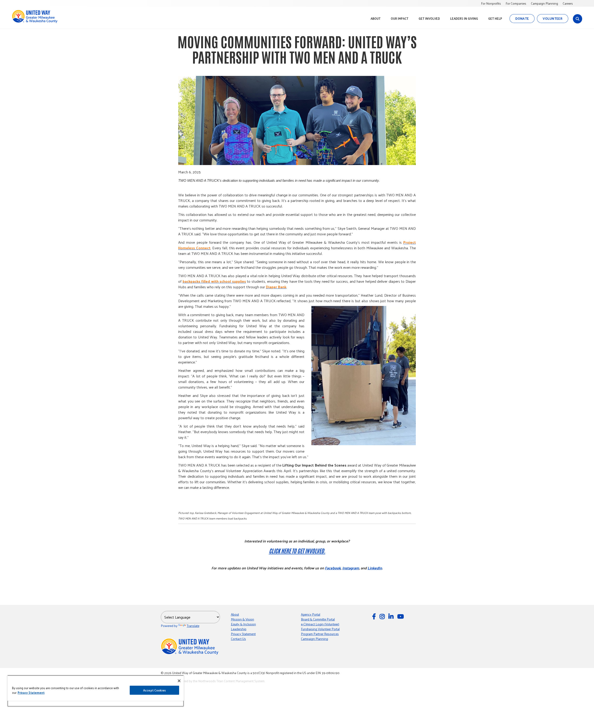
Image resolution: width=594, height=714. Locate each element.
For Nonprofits (491, 3)
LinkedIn (375, 568)
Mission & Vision (242, 619)
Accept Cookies (154, 690)
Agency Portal (310, 614)
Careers (568, 3)
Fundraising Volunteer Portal (320, 629)
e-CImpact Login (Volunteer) (320, 624)
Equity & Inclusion (243, 624)
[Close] (179, 680)
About (235, 614)
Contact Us (238, 639)
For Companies (516, 3)
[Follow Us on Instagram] (383, 616)
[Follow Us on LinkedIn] (391, 616)
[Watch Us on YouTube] (401, 616)
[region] (95, 691)
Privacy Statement (243, 634)
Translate (193, 626)
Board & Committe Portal (318, 619)
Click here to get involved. (297, 550)
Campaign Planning (544, 3)
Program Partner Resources (320, 634)
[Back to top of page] (584, 703)
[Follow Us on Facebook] (374, 616)
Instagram (350, 568)
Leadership (238, 629)
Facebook (333, 568)
